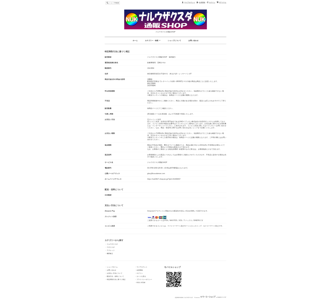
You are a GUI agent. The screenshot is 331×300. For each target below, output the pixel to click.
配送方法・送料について (115, 276)
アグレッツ (111, 250)
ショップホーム (112, 267)
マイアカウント (189, 2)
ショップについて (174, 40)
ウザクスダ (111, 247)
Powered (197, 297)
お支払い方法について (114, 273)
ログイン (212, 2)
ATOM (143, 282)
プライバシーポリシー (144, 279)
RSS (138, 282)
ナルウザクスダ (112, 244)
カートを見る (141, 276)
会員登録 (202, 2)
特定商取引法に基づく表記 (116, 279)
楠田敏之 (110, 253)
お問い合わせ (193, 40)
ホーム (135, 40)
